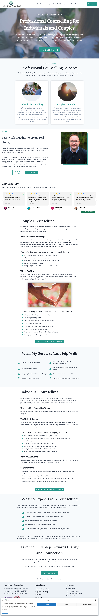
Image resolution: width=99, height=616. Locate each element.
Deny (66, 604)
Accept (47, 604)
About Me (38, 594)
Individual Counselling (42, 589)
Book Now (74, 4)
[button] (96, 600)
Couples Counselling (41, 592)
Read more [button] (7, 203)
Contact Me (92, 4)
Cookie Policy (5, 613)
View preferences (87, 604)
